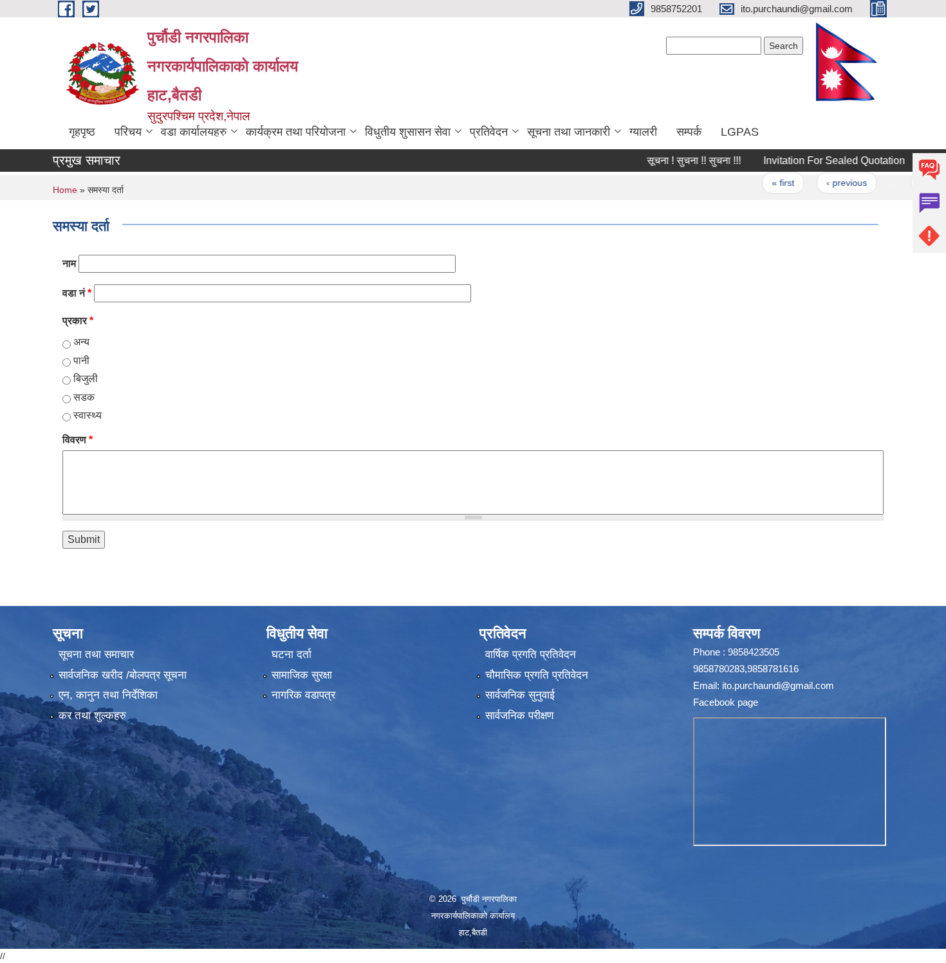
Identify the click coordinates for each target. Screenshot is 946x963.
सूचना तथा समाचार (96, 654)
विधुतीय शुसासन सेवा (407, 131)
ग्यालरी (643, 131)
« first (760, 183)
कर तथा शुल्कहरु (92, 716)
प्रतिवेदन (489, 131)
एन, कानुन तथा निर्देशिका (108, 695)
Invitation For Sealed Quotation (811, 160)
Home (65, 190)
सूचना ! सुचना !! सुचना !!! (671, 160)
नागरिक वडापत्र (303, 695)
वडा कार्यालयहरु (194, 131)
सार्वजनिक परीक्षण (519, 716)
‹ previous (823, 183)
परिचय (128, 131)
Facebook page (725, 702)
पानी (81, 360)
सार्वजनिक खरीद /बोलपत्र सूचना (123, 675)
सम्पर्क (688, 131)
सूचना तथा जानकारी (568, 131)
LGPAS (740, 131)
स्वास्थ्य (87, 415)
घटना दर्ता (291, 654)
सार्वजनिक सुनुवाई (520, 695)
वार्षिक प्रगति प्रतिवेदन (530, 654)
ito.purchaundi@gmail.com (778, 685)
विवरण (77, 439)
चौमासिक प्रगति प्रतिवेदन (536, 675)
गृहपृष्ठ (82, 131)
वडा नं (76, 293)
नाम (69, 263)
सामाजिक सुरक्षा (302, 675)
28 (902, 183)
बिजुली (85, 378)
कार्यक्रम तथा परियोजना (296, 131)
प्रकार (77, 320)
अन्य (81, 341)
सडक (84, 397)
